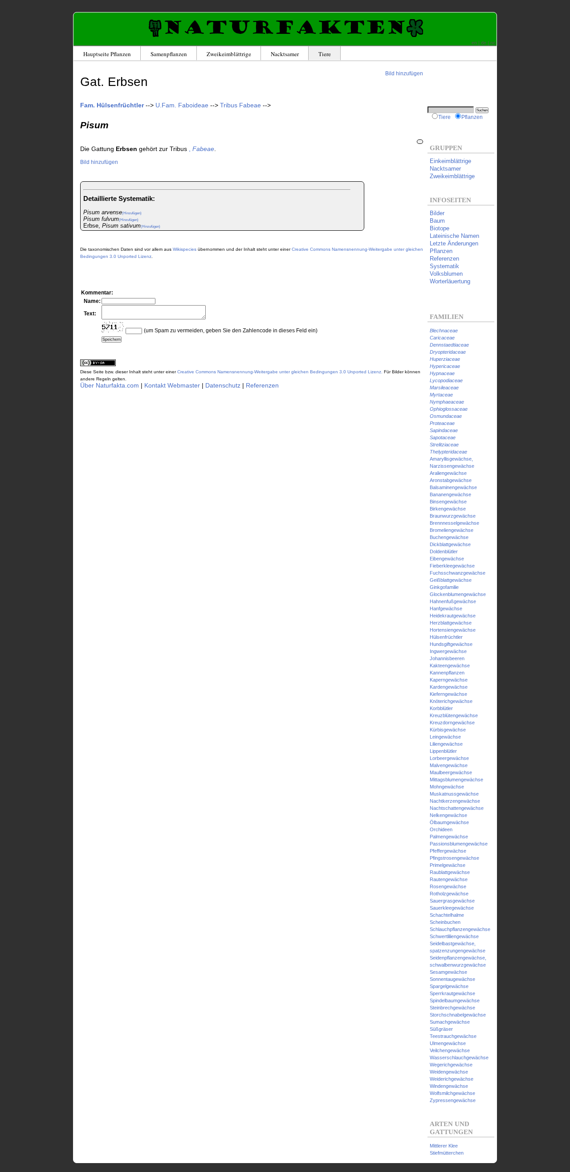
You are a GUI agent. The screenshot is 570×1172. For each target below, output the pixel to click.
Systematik (444, 266)
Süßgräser (441, 1029)
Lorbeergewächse (449, 758)
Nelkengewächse (448, 815)
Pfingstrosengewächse (454, 858)
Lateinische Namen (454, 236)
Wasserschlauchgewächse (459, 1057)
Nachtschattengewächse (457, 808)
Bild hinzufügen (404, 73)
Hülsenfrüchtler (446, 637)
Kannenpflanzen (447, 672)
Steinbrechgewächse (452, 1007)
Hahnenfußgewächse (453, 601)
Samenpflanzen (169, 54)
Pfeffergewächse (448, 850)
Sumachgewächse (450, 1022)
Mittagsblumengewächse (456, 779)
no (493, 42)
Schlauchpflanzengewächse (460, 929)
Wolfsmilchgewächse (452, 1093)
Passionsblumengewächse (459, 843)
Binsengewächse (448, 501)
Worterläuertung (450, 281)
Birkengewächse (448, 508)
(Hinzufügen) (132, 213)
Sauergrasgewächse (452, 900)
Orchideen (441, 829)
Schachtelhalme (447, 915)
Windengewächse (449, 1086)
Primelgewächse (447, 865)
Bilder (437, 213)
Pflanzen (472, 117)
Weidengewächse (449, 1071)
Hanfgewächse (446, 608)
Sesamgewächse (448, 972)
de (483, 42)
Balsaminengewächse (453, 487)
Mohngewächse (447, 786)
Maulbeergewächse (451, 772)
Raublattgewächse (450, 872)
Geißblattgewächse (451, 580)
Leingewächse (445, 736)
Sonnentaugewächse (452, 979)
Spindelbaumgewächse (455, 1000)
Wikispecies (184, 249)
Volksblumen (446, 273)
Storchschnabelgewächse (458, 1014)
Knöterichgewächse (451, 701)
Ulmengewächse (448, 1043)
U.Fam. (181, 105)
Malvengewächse (449, 765)
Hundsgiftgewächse (451, 644)
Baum (437, 220)
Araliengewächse (448, 473)
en (474, 42)
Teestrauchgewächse (453, 1036)
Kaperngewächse (449, 679)
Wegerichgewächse (451, 1064)
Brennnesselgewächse (454, 523)
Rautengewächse (449, 879)
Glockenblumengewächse (458, 594)
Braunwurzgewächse (453, 516)
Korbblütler (441, 708)
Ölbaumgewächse (449, 822)
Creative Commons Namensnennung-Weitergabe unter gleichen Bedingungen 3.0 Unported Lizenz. (280, 371)
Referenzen (262, 385)
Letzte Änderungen (454, 243)
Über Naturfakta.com (109, 385)
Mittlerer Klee (444, 1145)
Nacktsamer (285, 54)
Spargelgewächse (449, 986)
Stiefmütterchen (447, 1153)
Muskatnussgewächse (454, 793)
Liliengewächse (446, 744)
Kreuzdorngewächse (452, 722)
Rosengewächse (448, 886)
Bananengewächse (450, 494)
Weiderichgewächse (451, 1079)
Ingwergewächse (448, 651)
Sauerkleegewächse (452, 908)
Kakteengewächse (450, 665)
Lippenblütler (443, 751)
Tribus (240, 105)
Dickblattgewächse (450, 544)
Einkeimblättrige (450, 161)
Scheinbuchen (445, 922)
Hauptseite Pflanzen (107, 54)
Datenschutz (222, 385)
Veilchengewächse (450, 1050)
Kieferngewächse (448, 694)
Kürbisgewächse (448, 729)
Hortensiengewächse (453, 630)
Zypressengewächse (453, 1100)
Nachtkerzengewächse (455, 801)
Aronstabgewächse (451, 480)
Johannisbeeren (447, 658)
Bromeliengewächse (451, 530)
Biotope (439, 228)
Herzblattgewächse (451, 622)
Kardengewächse (449, 687)
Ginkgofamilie (444, 587)
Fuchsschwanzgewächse (457, 573)
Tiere (324, 54)
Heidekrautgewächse (453, 615)
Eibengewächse (447, 558)
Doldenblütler (444, 551)
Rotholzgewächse (449, 893)
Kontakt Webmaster (172, 385)
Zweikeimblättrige (229, 54)
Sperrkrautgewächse (452, 993)
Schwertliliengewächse (454, 936)
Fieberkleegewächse (452, 565)
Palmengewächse (449, 836)
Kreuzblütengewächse (454, 715)
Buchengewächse (449, 537)
